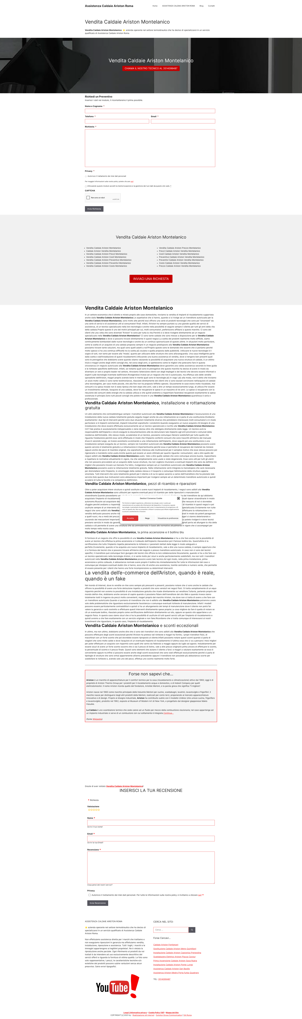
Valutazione (93, 806)
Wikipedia (97, 719)
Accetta (130, 518)
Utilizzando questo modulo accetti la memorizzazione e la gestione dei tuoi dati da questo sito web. (129, 186)
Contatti (211, 6)
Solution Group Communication (169, 1015)
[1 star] (89, 810)
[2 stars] (91, 810)
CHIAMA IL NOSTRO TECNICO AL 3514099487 (151, 68)
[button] (178, 498)
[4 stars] (96, 810)
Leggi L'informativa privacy (135, 1012)
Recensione (93, 850)
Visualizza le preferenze (168, 518)
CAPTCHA (90, 190)
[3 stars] (94, 810)
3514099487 (164, 979)
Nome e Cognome (95, 106)
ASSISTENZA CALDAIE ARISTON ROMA (178, 6)
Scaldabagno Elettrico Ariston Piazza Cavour (174, 957)
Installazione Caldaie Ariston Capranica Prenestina (177, 953)
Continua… (169, 713)
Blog (201, 6)
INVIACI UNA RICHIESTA (151, 279)
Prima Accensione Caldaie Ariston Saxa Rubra (175, 961)
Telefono (90, 116)
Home (155, 6)
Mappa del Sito (172, 1012)
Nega (147, 518)
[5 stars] (98, 810)
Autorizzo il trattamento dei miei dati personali (107, 176)
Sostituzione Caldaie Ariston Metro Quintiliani (174, 949)
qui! (132, 181)
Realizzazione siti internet (143, 1015)
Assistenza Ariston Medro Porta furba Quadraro (176, 973)
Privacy (89, 171)
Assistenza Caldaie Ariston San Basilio (171, 969)
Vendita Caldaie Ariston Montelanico (124, 786)
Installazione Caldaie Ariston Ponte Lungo (173, 965)
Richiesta (90, 127)
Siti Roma (188, 1015)
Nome (90, 818)
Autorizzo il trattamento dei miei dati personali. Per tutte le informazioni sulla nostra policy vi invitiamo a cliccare (147, 895)
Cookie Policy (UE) (156, 1012)
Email (155, 116)
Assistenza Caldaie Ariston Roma (109, 6)
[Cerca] (192, 930)
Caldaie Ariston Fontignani (165, 945)
